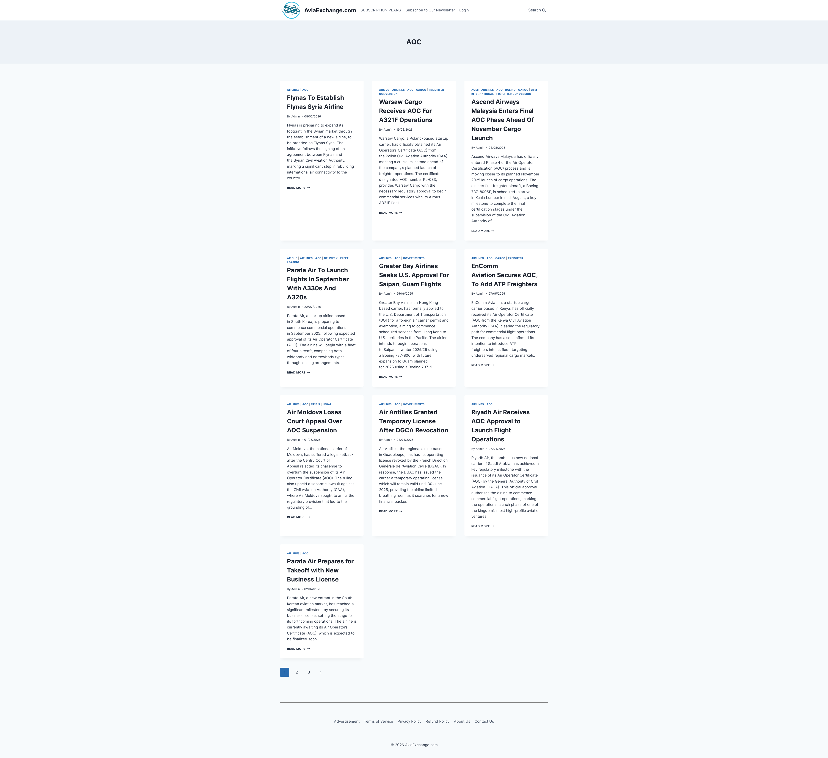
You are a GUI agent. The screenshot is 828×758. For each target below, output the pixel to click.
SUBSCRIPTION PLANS (381, 10)
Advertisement (347, 721)
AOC (305, 89)
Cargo (421, 89)
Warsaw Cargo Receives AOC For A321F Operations (405, 110)
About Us (462, 721)
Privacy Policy (409, 721)
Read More (298, 187)
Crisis (315, 404)
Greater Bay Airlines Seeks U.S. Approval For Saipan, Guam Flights (414, 275)
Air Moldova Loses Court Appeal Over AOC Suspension (314, 421)
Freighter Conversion (513, 93)
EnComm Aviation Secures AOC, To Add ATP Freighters (504, 275)
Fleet (344, 258)
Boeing (510, 89)
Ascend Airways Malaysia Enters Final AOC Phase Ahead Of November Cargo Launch (502, 120)
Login (464, 10)
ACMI (475, 89)
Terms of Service (378, 721)
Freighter (515, 258)
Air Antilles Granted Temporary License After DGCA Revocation (413, 421)
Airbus (384, 89)
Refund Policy (437, 721)
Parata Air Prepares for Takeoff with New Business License (320, 570)
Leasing (293, 262)
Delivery (331, 258)
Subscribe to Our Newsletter (430, 10)
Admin (295, 116)
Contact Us (484, 721)
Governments (414, 258)
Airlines (293, 89)
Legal (327, 404)
